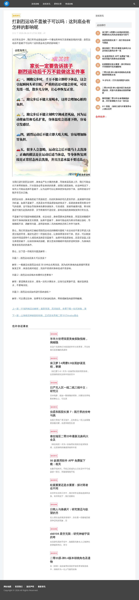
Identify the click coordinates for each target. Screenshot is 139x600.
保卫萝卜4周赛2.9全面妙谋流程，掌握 (67, 364)
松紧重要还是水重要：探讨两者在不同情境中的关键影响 (116, 65)
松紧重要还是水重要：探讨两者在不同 (69, 486)
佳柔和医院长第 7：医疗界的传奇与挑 (70, 413)
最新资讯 (41, 586)
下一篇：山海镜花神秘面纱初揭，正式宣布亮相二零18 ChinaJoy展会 (45, 315)
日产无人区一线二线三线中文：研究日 (69, 389)
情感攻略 (69, 3)
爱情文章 (58, 3)
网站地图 (7, 586)
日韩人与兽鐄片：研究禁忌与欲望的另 (69, 511)
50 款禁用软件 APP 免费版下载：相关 (67, 462)
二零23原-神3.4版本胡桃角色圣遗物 (70, 559)
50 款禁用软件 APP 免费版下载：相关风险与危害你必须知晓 (116, 57)
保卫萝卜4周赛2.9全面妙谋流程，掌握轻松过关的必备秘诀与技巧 (116, 33)
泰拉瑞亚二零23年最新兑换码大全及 (69, 438)
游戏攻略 (35, 3)
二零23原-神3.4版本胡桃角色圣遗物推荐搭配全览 (116, 73)
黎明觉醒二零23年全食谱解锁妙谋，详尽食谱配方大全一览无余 (115, 99)
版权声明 (30, 586)
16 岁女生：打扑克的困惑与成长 (116, 80)
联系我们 (19, 586)
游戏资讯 (46, 3)
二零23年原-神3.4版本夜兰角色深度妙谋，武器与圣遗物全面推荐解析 (116, 90)
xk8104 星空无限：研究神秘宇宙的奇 (70, 535)
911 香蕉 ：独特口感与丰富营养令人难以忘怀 (116, 107)
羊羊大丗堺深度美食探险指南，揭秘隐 (69, 340)
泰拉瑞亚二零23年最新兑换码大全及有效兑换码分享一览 (116, 49)
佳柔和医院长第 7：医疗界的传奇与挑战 (116, 41)
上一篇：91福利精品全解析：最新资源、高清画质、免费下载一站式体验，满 (49, 308)
